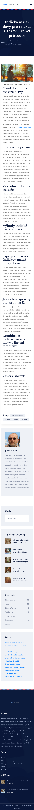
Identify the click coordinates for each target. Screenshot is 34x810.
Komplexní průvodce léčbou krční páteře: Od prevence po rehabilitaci (19, 551)
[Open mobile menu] (31, 4)
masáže (20, 655)
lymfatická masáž (19, 658)
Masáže (17, 604)
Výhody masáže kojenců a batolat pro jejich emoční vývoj (20, 580)
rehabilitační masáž (12, 661)
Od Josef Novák (8, 84)
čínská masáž (10, 664)
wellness (24, 419)
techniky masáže (11, 673)
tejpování (8, 658)
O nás (3, 758)
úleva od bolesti (20, 646)
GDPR (3, 767)
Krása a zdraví (17, 616)
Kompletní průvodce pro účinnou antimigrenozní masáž (19, 570)
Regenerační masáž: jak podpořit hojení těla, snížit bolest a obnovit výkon (21, 560)
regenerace (9, 646)
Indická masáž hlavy (24, 127)
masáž (18, 664)
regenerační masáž (11, 649)
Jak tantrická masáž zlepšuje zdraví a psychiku (20, 541)
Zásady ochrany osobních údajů (11, 764)
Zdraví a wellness (17, 600)
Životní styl (17, 620)
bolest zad (9, 667)
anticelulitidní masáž (12, 670)
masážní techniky (11, 652)
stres (21, 649)
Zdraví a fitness (17, 608)
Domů (3, 42)
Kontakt (4, 770)
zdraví (16, 419)
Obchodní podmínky (7, 761)
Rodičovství (17, 612)
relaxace (7, 419)
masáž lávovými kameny (13, 676)
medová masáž (19, 667)
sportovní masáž (11, 655)
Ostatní (17, 624)
